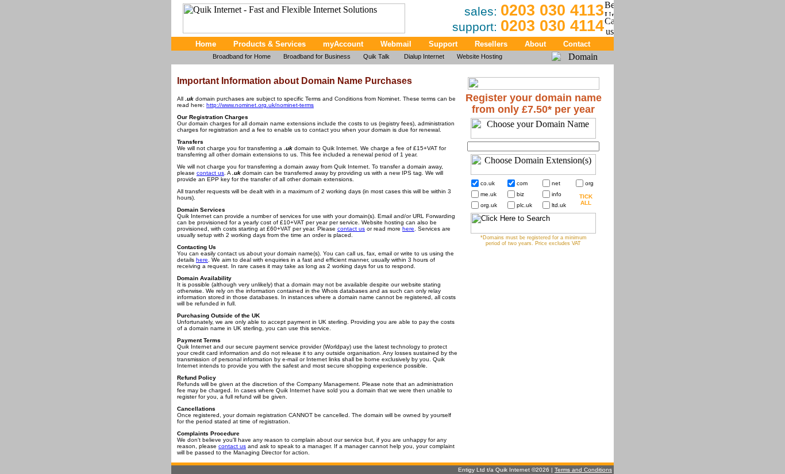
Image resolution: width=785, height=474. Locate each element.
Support (443, 44)
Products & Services (269, 44)
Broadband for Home (242, 56)
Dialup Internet (424, 56)
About (535, 44)
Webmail (395, 44)
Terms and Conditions (583, 470)
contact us (210, 173)
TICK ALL (585, 199)
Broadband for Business (317, 56)
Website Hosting (479, 56)
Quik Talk (377, 56)
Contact (576, 44)
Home (205, 44)
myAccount (343, 44)
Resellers (491, 44)
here (408, 228)
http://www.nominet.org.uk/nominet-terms (260, 105)
